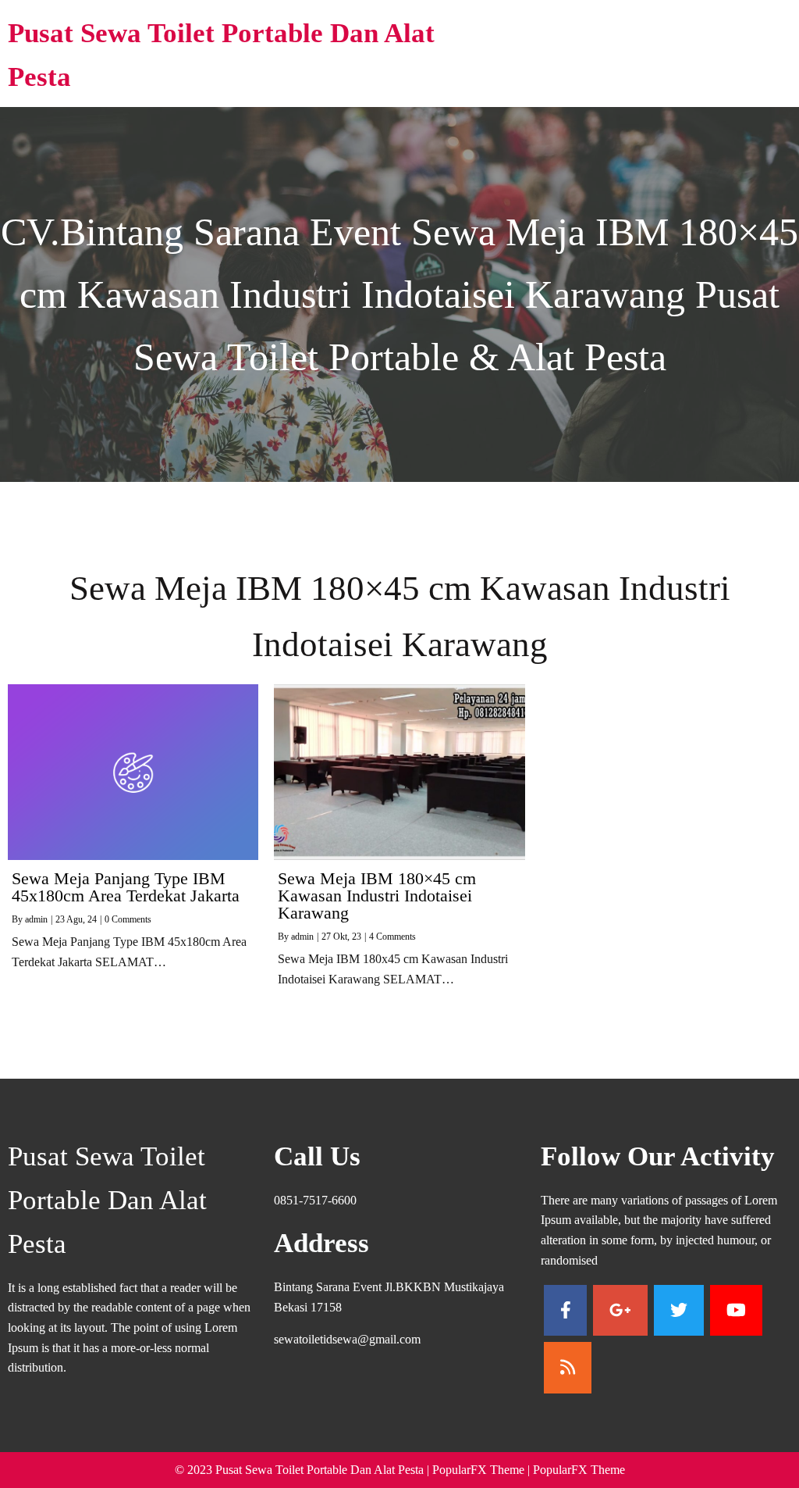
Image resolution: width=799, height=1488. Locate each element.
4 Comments (392, 936)
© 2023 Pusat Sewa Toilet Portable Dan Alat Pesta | (303, 1469)
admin (36, 919)
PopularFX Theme (478, 1469)
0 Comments (128, 919)
